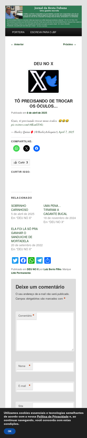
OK (10, 431)
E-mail (24, 386)
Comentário (26, 315)
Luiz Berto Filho (52, 269)
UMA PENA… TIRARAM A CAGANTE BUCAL (55, 210)
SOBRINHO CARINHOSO (19, 208)
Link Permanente (21, 273)
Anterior (17, 44)
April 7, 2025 (66, 132)
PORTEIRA (18, 32)
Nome (24, 366)
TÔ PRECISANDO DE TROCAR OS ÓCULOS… (44, 103)
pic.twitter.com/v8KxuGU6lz (27, 124)
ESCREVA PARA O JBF (43, 32)
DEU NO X (33, 269)
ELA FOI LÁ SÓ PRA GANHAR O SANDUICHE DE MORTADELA (24, 235)
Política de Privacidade (53, 416)
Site (20, 406)
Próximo (69, 44)
